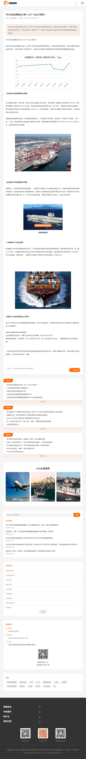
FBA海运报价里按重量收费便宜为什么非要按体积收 (25, 397)
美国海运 (7, 707)
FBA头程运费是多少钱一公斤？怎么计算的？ (22, 385)
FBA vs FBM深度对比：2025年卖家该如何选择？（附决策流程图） (30, 442)
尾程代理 (7, 721)
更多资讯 (43, 429)
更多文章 (43, 401)
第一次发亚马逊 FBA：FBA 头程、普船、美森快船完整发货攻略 (29, 421)
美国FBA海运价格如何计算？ (17, 391)
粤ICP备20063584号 (48, 750)
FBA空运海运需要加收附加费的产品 (19, 394)
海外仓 (6, 716)
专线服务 (7, 712)
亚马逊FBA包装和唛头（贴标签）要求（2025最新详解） (26, 439)
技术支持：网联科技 (71, 750)
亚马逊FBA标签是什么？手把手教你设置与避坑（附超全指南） (28, 445)
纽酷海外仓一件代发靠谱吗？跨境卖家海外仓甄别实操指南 (27, 415)
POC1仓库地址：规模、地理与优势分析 (20, 448)
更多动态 (43, 456)
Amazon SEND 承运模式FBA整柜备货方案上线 (23, 418)
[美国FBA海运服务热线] (79, 3)
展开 (43, 611)
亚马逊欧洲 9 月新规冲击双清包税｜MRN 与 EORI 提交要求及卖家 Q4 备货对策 (34, 412)
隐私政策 (59, 750)
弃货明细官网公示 (13, 424)
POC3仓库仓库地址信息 (15, 452)
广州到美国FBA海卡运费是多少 (17, 388)
